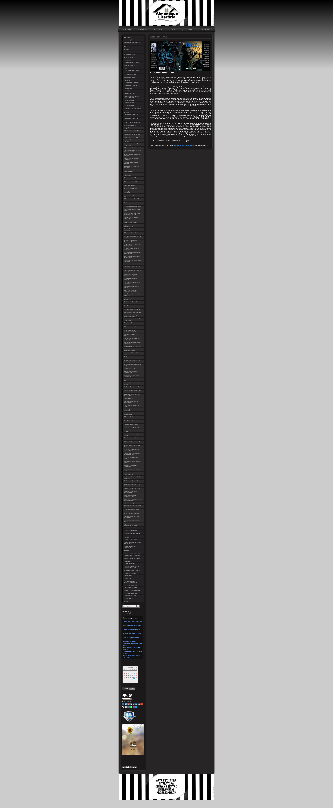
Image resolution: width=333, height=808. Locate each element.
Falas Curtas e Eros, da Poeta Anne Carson (131, 174)
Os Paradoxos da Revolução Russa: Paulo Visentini (131, 315)
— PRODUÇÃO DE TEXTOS (130, 65)
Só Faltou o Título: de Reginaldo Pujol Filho (131, 140)
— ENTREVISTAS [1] (129, 100)
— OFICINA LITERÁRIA (129, 77)
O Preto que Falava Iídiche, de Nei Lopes (132, 442)
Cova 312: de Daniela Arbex (131, 137)
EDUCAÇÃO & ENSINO (129, 54)
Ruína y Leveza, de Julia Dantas (132, 488)
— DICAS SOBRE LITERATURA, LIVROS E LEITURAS (131, 97)
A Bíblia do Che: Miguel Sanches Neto (132, 195)
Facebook (123, 704)
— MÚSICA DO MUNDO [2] (130, 587)
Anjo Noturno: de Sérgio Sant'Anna (132, 312)
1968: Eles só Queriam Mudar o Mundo (131, 458)
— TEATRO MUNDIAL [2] (130, 596)
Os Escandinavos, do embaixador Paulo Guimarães (132, 245)
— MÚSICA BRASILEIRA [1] (130, 585)
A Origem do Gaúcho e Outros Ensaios (131, 287)
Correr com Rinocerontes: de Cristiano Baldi (131, 298)
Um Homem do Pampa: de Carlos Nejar (132, 462)
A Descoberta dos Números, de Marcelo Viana (132, 517)
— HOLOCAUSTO (128, 575)
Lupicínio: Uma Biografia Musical (132, 503)
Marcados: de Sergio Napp (130, 188)
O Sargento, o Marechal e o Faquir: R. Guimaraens (132, 233)
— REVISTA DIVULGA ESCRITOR (132, 555)
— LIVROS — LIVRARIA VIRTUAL (132, 533)
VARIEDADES (127, 561)
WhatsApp (131, 707)
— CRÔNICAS (127, 91)
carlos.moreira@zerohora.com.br (184, 145)
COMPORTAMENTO (206, 29)
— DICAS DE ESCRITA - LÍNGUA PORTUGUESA (132, 71)
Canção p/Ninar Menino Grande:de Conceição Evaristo (132, 151)
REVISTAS (126, 550)
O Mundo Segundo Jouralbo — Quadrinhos (131, 159)
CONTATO (126, 601)
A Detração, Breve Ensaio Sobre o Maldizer (132, 365)
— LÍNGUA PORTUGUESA (130, 74)
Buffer (126, 707)
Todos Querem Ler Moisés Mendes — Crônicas (132, 283)
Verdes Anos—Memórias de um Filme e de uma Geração (132, 214)
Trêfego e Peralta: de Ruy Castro (132, 427)
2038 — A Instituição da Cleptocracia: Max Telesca (130, 291)
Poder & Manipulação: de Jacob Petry (132, 210)
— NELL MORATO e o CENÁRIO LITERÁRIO (131, 536)
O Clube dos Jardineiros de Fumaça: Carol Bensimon (130, 417)
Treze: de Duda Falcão (129, 368)
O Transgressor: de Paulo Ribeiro (132, 309)
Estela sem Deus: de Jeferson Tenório (131, 430)
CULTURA (190, 29)
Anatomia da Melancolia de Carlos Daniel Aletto (132, 261)
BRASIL (174, 29)
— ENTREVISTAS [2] (129, 103)
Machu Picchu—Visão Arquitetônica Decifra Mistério (131, 331)
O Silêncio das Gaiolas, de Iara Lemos (131, 510)
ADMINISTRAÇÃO (142, 29)
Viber (134, 707)
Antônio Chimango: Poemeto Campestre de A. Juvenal (131, 222)
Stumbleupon (141, 704)
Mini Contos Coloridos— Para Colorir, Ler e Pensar (131, 335)
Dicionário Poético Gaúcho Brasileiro (130, 279)
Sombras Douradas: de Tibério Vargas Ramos (131, 144)
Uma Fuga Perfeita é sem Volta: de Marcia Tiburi (132, 271)
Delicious (123, 707)
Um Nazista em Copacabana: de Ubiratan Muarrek (132, 267)
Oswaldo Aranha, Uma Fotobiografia (129, 306)
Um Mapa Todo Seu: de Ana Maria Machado (132, 383)
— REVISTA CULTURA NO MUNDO (132, 553)
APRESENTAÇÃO (126, 29)
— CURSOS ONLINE (129, 57)
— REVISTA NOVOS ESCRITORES (132, 558)
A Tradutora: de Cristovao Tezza (132, 264)
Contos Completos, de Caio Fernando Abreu (130, 492)
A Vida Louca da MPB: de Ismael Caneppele (132, 485)
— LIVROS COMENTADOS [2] (131, 528)
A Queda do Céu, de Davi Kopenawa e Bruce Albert (130, 524)
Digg (136, 704)
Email (136, 707)
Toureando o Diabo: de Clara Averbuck (131, 163)
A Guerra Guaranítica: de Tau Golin (132, 147)
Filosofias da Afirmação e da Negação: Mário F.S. (131, 413)
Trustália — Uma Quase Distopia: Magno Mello (132, 339)
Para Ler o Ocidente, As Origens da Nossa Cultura (132, 343)
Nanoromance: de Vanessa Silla (132, 134)
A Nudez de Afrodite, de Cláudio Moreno (132, 521)
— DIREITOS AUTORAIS (129, 93)
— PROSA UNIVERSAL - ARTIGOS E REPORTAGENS (132, 547)
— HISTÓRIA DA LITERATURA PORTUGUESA (131, 115)
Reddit (139, 704)
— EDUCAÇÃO (127, 60)
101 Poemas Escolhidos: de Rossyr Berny (131, 402)
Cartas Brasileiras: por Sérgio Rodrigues (131, 434)
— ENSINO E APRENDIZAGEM (131, 62)
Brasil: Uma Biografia (129, 185)
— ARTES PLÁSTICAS (129, 563)
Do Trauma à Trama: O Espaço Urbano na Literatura (131, 450)
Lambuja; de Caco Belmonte (131, 424)
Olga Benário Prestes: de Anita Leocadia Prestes (131, 225)
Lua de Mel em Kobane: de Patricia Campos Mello (132, 477)
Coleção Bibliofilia (128, 398)
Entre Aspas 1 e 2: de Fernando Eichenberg (132, 191)
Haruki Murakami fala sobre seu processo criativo (131, 638)
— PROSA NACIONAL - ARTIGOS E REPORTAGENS (132, 543)
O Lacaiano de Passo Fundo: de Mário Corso (132, 323)
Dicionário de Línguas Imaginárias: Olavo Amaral (132, 294)
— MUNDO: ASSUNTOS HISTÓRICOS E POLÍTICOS (130, 582)
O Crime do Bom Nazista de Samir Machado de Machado (132, 500)
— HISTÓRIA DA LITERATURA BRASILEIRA (131, 111)
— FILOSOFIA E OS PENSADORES (132, 108)
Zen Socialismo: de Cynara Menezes (130, 357)
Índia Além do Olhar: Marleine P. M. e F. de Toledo (132, 237)
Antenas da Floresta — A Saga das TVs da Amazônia (132, 473)
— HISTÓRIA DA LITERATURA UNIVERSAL (131, 119)
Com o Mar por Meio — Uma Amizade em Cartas (131, 438)
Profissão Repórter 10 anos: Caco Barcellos (132, 155)
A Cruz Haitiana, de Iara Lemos (131, 513)
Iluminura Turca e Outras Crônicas (132, 346)
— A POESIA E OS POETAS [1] (131, 82)
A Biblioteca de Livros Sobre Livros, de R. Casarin (131, 182)
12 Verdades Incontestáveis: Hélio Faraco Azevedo (132, 319)
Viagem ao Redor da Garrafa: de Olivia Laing (132, 361)
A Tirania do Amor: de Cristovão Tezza (132, 446)
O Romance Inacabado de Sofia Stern (131, 199)
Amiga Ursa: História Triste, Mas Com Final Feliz (132, 395)
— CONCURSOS (128, 88)
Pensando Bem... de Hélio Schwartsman (130, 229)
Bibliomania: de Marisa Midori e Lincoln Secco (131, 376)
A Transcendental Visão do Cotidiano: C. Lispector (130, 349)
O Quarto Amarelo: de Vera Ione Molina (132, 327)
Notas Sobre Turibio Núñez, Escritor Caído (130, 466)
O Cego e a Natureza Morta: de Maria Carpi (131, 249)
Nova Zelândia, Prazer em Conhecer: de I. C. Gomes (130, 275)
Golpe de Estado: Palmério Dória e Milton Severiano (132, 131)
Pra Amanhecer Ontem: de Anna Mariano (132, 302)
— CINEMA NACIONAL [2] (130, 573)
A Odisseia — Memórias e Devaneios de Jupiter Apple (131, 241)
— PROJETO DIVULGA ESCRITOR (132, 590)
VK (128, 707)
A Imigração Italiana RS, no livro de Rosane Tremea (132, 506)
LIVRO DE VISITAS (128, 598)
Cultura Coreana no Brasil (129, 641)
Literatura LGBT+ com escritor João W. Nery (131, 167)
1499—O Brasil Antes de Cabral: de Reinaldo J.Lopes (132, 454)
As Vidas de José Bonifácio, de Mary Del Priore (131, 387)
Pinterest (128, 704)
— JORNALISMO (128, 578)
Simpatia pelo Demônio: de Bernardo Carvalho (130, 170)
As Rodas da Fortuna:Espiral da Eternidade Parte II (132, 421)
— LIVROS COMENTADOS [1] (131, 125)
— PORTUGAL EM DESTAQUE (131, 540)
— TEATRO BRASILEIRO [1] (130, 593)
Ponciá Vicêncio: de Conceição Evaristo (131, 406)
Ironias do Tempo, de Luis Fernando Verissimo (130, 496)
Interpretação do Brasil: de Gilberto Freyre (132, 353)
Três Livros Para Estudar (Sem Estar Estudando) (131, 481)
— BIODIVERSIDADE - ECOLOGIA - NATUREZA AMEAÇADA (132, 567)
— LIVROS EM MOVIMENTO (130, 530)
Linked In (131, 704)
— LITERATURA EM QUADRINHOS (132, 122)
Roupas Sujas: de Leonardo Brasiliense (131, 409)
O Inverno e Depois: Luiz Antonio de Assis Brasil (132, 257)
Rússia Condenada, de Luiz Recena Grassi (130, 178)
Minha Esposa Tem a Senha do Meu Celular (132, 391)
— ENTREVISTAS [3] (129, 105)
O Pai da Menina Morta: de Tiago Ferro (132, 470)
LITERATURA (127, 80)
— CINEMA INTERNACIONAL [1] (132, 570)
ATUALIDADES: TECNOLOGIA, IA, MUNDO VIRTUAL (158, 30)
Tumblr (134, 704)
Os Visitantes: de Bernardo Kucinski (130, 203)
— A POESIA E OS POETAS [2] (131, 85)
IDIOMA (125, 68)
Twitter (126, 704)
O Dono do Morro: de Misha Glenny (132, 206)
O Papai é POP (127, 128)
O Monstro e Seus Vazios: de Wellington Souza (131, 372)
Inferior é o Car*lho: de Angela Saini (131, 379)
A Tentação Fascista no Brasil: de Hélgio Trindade (132, 253)
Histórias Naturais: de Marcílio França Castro (131, 218)
